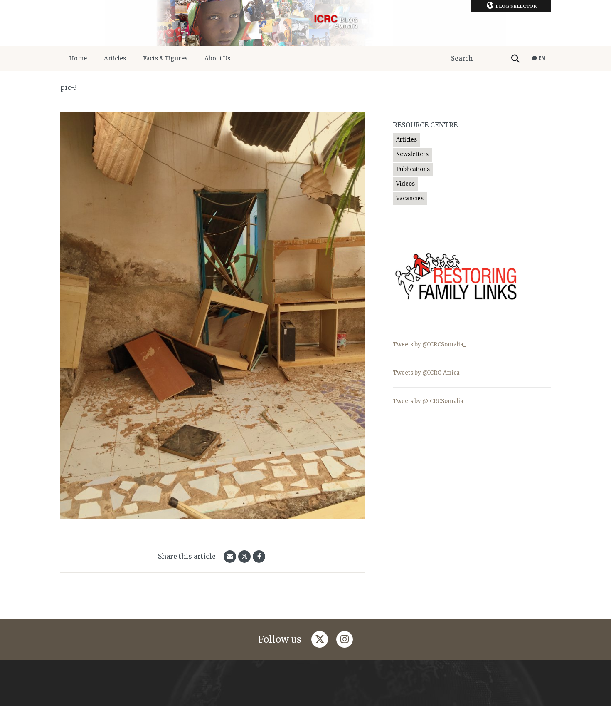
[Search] (515, 58)
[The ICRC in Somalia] (305, 23)
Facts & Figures (165, 58)
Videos (405, 183)
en (541, 58)
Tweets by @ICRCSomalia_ (429, 344)
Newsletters (412, 154)
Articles (115, 58)
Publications (413, 169)
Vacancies (410, 198)
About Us (217, 58)
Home (78, 58)
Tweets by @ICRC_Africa (426, 372)
